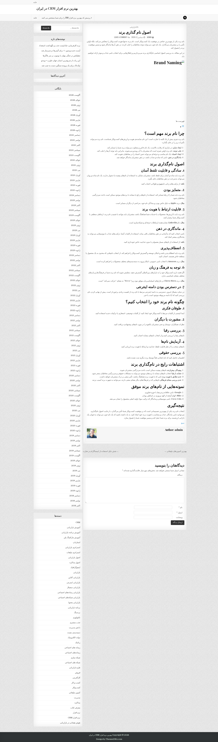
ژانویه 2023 (75, 250)
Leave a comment (120, 37)
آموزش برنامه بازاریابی (71, 532)
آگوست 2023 (74, 215)
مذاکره (77, 703)
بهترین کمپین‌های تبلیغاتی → (175, 451)
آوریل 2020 (75, 415)
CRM (78, 522)
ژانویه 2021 (75, 370)
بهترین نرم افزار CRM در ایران (57, 8)
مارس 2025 (75, 180)
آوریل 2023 (75, 235)
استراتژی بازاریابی (72, 547)
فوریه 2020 (75, 425)
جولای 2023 (75, 220)
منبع (182, 423)
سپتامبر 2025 (74, 150)
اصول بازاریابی (74, 557)
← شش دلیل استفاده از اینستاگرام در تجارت (101, 451)
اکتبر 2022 (75, 265)
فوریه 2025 (75, 185)
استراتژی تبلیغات (73, 552)
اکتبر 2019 (75, 445)
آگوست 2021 (74, 335)
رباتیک (77, 642)
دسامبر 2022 (74, 255)
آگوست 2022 (74, 275)
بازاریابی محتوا (74, 602)
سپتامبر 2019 (74, 451)
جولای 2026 (75, 100)
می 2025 (76, 170)
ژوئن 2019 (75, 465)
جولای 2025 (75, 160)
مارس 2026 (75, 120)
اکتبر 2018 (75, 505)
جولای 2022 (75, 280)
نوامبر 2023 (75, 200)
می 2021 (76, 350)
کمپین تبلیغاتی (74, 692)
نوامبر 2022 (75, 260)
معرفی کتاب (75, 708)
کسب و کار (75, 683)
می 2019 (76, 471)
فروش (77, 672)
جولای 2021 (75, 340)
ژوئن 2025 (75, 165)
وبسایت (179, 517)
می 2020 (76, 410)
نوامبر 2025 (75, 140)
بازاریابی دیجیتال (73, 587)
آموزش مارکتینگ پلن (72, 537)
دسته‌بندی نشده (73, 632)
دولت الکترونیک (74, 637)
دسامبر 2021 (74, 315)
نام (180, 507)
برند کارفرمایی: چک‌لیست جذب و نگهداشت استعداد (59, 45)
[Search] (185, 17)
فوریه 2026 (75, 125)
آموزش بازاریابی (73, 527)
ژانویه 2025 (75, 190)
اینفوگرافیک (75, 567)
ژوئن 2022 (75, 285)
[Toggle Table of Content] (182, 127)
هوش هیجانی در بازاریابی (70, 723)
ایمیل (179, 512)
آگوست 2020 (74, 395)
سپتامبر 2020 (74, 390)
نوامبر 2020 (75, 380)
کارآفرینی (76, 678)
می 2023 (76, 230)
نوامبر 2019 (75, 440)
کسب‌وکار (76, 687)
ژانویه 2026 (75, 130)
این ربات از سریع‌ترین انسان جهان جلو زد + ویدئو (60, 60)
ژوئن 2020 (75, 405)
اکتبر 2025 (75, 145)
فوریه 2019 (75, 485)
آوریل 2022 (75, 295)
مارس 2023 (75, 240)
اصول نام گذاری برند (135, 32)
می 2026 (76, 110)
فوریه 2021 (75, 365)
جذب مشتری (75, 622)
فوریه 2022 (75, 305)
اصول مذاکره (75, 562)
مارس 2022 (75, 300)
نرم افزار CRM (74, 718)
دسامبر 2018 (74, 496)
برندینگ (77, 612)
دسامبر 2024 (74, 195)
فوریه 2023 (75, 245)
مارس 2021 (75, 360)
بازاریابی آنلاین (74, 577)
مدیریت (77, 698)
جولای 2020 (75, 400)
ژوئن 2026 (75, 105)
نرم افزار (76, 712)
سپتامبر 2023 (74, 210)
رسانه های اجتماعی (72, 647)
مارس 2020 (75, 420)
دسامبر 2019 (74, 435)
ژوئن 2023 (75, 225)
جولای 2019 (75, 460)
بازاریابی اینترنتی (73, 582)
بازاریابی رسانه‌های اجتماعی (69, 592)
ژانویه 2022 (75, 310)
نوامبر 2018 (75, 501)
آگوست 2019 (74, 455)
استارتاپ (76, 542)
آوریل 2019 (75, 476)
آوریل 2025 (75, 175)
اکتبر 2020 (75, 385)
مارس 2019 (75, 480)
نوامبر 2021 (75, 320)
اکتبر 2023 (75, 205)
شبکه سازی (75, 658)
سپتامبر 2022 (74, 270)
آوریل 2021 (75, 355)
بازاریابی (133, 27)
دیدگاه (179, 475)
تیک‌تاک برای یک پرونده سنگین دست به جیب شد (61, 65)
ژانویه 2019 (75, 491)
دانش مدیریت (74, 627)
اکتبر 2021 (75, 325)
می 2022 (76, 290)
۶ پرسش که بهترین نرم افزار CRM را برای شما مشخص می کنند (67, 17)
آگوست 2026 (74, 95)
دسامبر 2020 (74, 375)
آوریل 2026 (75, 115)
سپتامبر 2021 (74, 330)
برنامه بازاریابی (74, 607)
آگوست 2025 (74, 155)
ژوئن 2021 (75, 345)
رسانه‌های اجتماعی (72, 652)
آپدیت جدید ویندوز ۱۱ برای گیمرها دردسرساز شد (60, 50)
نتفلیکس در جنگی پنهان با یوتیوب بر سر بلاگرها (61, 56)
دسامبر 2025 (74, 135)
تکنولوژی (76, 617)
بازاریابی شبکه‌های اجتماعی (69, 597)
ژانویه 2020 (75, 430)
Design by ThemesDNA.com (109, 739)
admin (149, 37)
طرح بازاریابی (74, 667)
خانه (35, 2)
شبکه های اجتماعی (72, 662)
